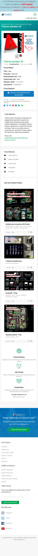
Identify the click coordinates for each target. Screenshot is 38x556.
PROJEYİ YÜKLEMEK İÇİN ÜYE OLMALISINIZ (20, 94)
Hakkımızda (5, 449)
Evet (19, 76)
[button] (6, 44)
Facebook (9, 523)
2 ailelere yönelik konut (14, 261)
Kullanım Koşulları (7, 470)
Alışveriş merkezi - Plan (13, 335)
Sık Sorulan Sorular (7, 452)
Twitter (8, 518)
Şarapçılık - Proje (11, 293)
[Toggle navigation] (35, 14)
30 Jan (8, 267)
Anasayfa (4, 24)
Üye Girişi (4, 461)
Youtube (8, 528)
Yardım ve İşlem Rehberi (9, 478)
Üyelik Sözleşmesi (7, 473)
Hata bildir (11, 171)
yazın (23, 397)
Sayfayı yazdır (12, 163)
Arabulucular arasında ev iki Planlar (18, 224)
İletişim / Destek (6, 455)
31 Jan (8, 301)
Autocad (14, 74)
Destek (3, 481)
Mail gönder (11, 167)
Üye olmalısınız (13, 155)
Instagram (9, 513)
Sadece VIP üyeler (13, 159)
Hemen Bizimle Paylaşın (19, 429)
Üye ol (35, 18)
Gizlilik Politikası (6, 476)
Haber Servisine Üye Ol (10, 502)
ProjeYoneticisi (14, 64)
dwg (9, 71)
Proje (11, 24)
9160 (30, 64)
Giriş (28, 18)
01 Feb (8, 232)
